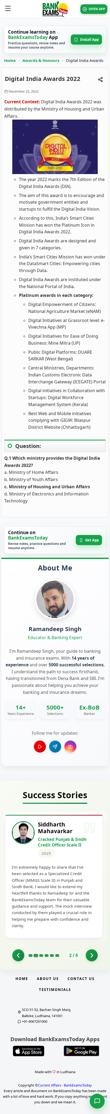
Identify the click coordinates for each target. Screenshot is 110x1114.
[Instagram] (70, 747)
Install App (89, 39)
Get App (92, 540)
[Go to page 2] (35, 955)
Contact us (81, 978)
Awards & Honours (41, 60)
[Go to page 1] (18, 955)
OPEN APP (97, 9)
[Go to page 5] (52, 955)
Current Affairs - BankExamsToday (65, 1085)
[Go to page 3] (41, 955)
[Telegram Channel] (55, 747)
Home (10, 60)
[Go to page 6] (57, 955)
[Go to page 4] (46, 955)
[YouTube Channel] (40, 747)
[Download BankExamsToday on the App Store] (28, 1051)
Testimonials (55, 989)
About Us (48, 978)
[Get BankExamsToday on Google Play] (81, 1051)
